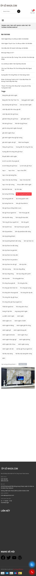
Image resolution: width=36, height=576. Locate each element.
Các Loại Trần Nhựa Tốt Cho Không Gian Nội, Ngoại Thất (16, 69)
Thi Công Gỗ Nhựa (18, 569)
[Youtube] (14, 557)
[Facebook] (3, 557)
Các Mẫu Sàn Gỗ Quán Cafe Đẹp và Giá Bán (14, 48)
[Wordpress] (20, 557)
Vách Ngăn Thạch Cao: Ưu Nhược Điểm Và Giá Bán (16, 43)
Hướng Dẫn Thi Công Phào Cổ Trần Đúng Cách (15, 75)
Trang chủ (5, 25)
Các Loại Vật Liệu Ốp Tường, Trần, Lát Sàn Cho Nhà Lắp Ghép (17, 58)
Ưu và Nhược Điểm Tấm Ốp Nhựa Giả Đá (13, 64)
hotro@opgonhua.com (7, 495)
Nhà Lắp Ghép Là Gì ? (7, 53)
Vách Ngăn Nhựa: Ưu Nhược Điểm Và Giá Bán (15, 39)
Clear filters (23, 364)
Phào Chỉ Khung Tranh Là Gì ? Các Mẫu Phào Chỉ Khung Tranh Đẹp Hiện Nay (16, 80)
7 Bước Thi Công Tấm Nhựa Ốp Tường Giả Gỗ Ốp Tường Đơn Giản (16, 87)
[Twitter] (8, 557)
